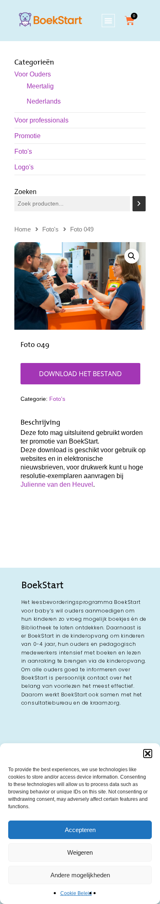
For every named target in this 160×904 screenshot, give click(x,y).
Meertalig (40, 86)
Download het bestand (80, 373)
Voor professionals (41, 120)
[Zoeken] (139, 203)
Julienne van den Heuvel (57, 484)
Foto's (23, 151)
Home (22, 229)
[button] (148, 753)
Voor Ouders (32, 74)
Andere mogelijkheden (80, 875)
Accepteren (80, 829)
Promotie (27, 135)
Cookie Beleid (76, 893)
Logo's (24, 167)
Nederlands (44, 101)
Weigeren (80, 852)
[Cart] (129, 20)
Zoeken (25, 191)
